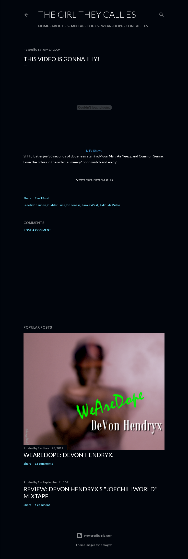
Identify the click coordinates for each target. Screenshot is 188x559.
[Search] (161, 13)
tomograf (106, 545)
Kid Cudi (105, 205)
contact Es (137, 26)
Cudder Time (56, 205)
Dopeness (73, 205)
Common (39, 205)
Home (43, 26)
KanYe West (90, 205)
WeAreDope (112, 26)
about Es (60, 26)
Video (116, 205)
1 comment (42, 505)
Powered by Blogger (98, 535)
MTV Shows (94, 151)
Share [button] (27, 198)
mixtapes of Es (85, 26)
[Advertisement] (94, 278)
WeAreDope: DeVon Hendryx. (68, 454)
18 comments (44, 463)
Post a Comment (37, 230)
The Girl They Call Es (87, 14)
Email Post (42, 198)
